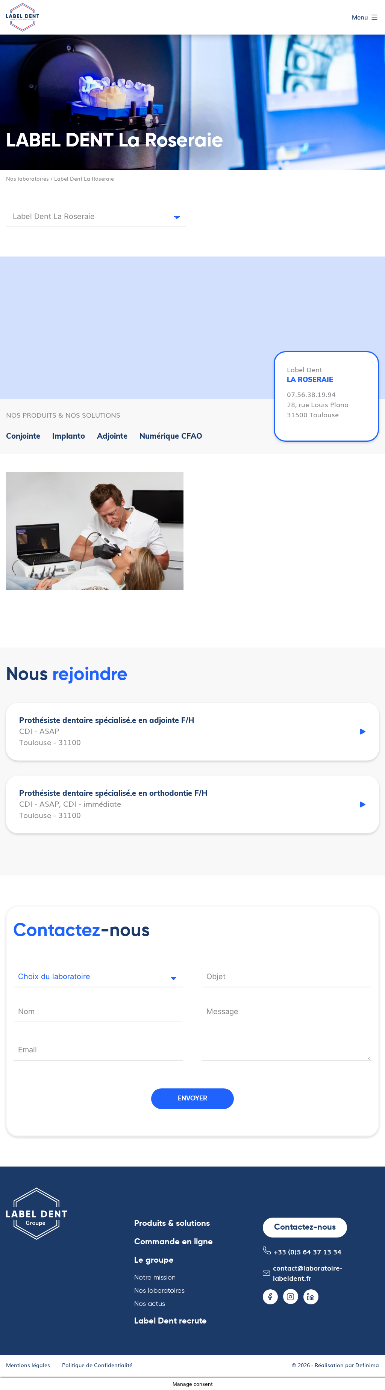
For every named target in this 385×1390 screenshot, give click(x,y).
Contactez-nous (305, 1227)
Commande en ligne (173, 1242)
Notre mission (155, 1277)
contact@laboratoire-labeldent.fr (308, 1273)
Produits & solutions (172, 1223)
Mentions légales (28, 1365)
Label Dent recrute (170, 1321)
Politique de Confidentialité (97, 1365)
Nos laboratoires (27, 178)
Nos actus (149, 1304)
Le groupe (154, 1260)
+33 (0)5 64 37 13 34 (307, 1251)
